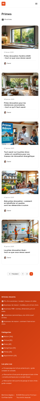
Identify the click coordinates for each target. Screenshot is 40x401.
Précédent (15, 274)
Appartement (10, 356)
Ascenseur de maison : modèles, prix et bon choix (20, 305)
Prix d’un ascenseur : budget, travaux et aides (19, 301)
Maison (8, 336)
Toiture (7, 340)
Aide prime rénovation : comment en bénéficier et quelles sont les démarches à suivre (18, 203)
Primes (7, 352)
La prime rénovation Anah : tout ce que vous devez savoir (17, 251)
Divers (7, 344)
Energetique (9, 348)
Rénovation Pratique (29, 395)
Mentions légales (7, 395)
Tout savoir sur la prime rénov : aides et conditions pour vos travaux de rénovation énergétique (19, 154)
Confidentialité (7, 397)
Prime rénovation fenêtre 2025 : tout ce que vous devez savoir (17, 57)
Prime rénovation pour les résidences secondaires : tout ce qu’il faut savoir (15, 105)
